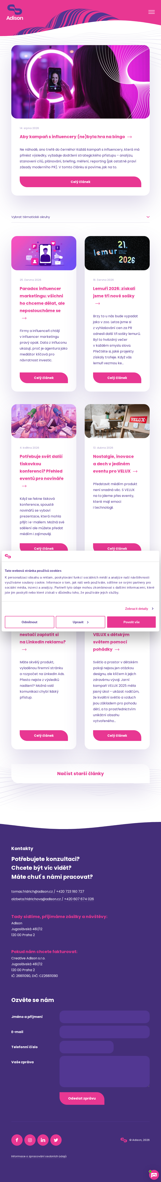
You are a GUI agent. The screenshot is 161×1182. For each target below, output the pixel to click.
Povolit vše (131, 622)
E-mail (17, 1031)
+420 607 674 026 (79, 899)
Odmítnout (29, 622)
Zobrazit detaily (136, 608)
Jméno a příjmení (27, 1016)
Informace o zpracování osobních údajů (38, 1156)
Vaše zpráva (22, 1062)
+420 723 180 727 (70, 891)
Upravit (78, 622)
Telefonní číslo (24, 1047)
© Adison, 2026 (139, 1140)
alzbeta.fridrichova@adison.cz (36, 899)
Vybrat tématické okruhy (30, 217)
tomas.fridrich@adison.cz (32, 891)
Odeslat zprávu (82, 1098)
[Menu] (151, 12)
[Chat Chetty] (154, 1175)
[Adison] (14, 12)
